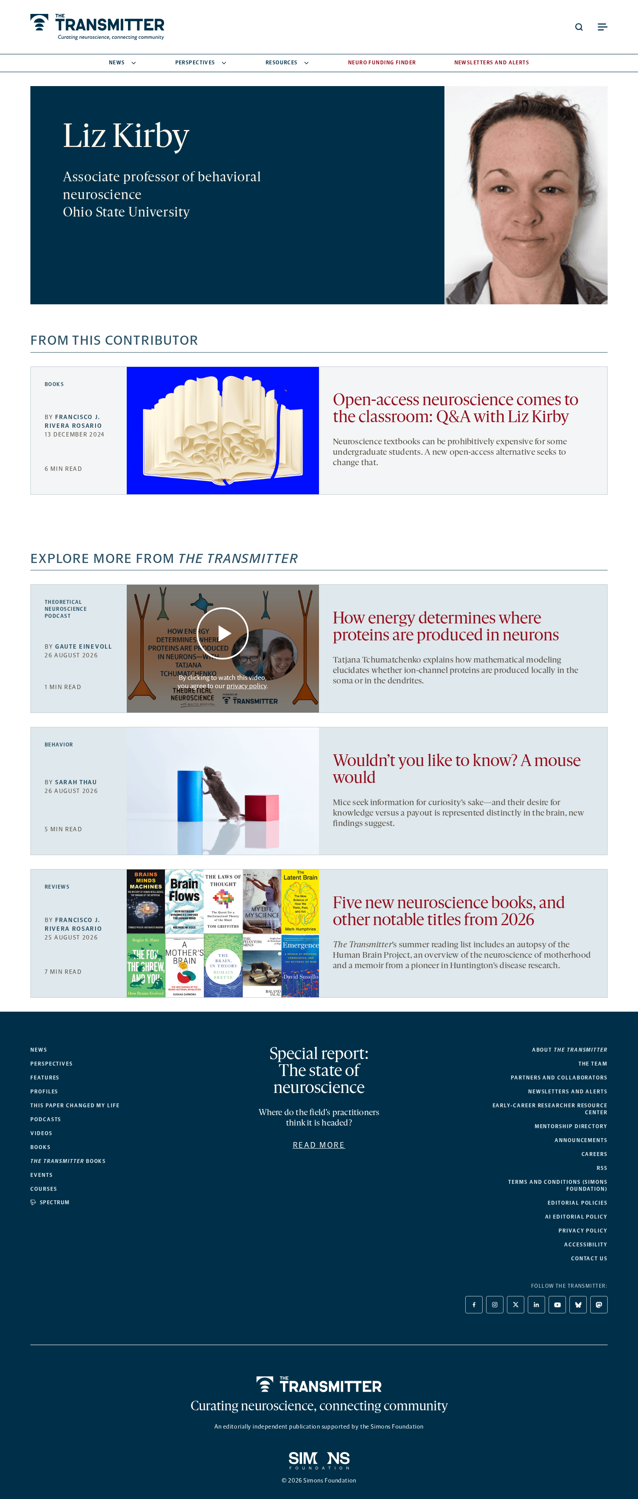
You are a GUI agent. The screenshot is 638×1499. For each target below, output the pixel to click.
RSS (602, 1168)
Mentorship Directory (571, 1126)
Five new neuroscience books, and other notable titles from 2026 (449, 912)
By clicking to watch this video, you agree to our (222, 681)
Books (54, 384)
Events (41, 1175)
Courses (43, 1189)
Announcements (581, 1140)
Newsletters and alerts (568, 1092)
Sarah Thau (76, 782)
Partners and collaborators (559, 1078)
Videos (41, 1133)
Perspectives (195, 63)
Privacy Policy (583, 1231)
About (570, 1050)
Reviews (57, 887)
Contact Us (589, 1259)
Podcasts (45, 1119)
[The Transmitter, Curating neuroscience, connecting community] (97, 27)
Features (44, 1078)
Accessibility (586, 1245)
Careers (595, 1154)
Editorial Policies (578, 1203)
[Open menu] (602, 27)
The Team (593, 1064)
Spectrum (55, 1202)
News (117, 63)
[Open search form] (579, 27)
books (68, 1161)
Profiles (44, 1092)
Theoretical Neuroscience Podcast (66, 609)
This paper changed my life (75, 1106)
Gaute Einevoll (83, 646)
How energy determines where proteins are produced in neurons (446, 628)
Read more (319, 1145)
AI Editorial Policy (576, 1217)
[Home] (319, 1384)
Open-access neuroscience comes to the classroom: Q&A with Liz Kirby (456, 409)
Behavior (59, 745)
